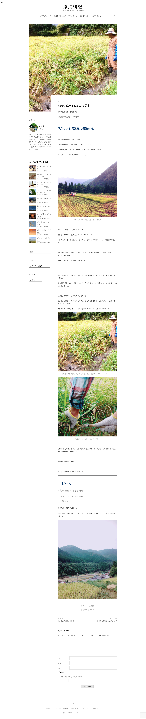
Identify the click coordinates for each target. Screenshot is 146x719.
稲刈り (92, 610)
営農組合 (86, 610)
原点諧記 (73, 6)
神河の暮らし (72, 16)
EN (2, 3)
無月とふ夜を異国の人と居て (107, 621)
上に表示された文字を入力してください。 (71, 677)
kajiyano (85, 606)
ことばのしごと (85, 16)
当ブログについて (45, 16)
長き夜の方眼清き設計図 (66, 621)
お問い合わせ (96, 16)
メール (60, 663)
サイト (59, 668)
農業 (92, 606)
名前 (59, 658)
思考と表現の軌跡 (60, 16)
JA (4, 3)
